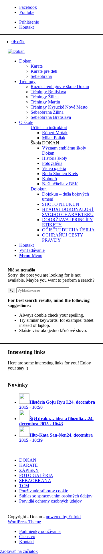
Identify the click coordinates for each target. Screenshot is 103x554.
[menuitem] (57, 22)
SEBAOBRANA (35, 480)
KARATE (28, 465)
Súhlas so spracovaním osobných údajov (55, 495)
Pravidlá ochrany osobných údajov (50, 501)
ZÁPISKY (29, 470)
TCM (24, 485)
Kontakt (26, 27)
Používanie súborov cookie (43, 490)
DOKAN (27, 460)
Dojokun (39, 188)
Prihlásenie (29, 22)
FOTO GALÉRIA (36, 475)
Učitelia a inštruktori (49, 127)
